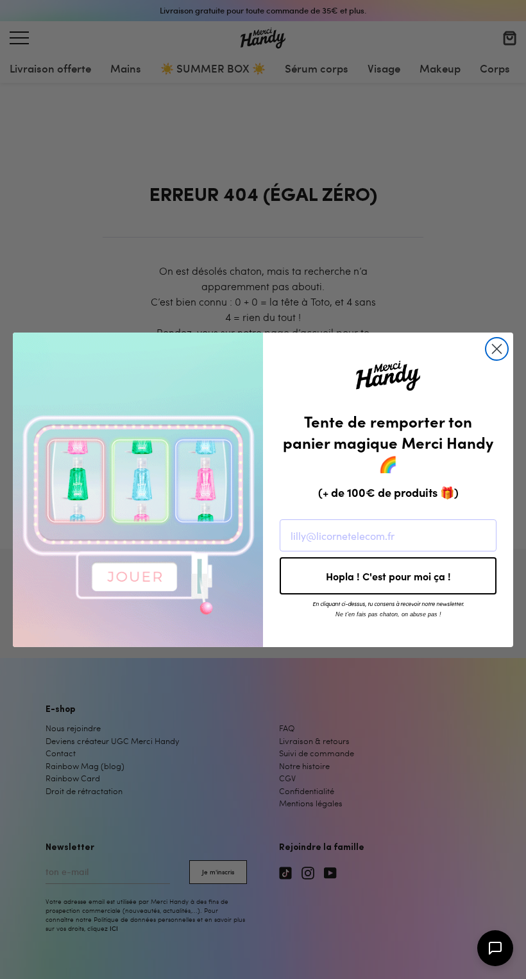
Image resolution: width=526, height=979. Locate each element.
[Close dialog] (497, 349)
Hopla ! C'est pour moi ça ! (388, 576)
